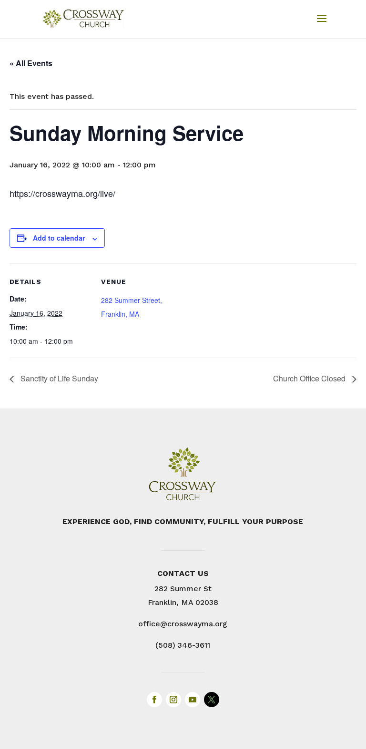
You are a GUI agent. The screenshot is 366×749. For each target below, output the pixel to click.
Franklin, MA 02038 (183, 602)
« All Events (31, 63)
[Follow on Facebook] (154, 699)
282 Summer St (183, 588)
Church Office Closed (310, 378)
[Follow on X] (211, 699)
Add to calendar (59, 238)
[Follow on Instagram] (173, 699)
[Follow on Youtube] (192, 699)
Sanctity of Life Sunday (58, 378)
